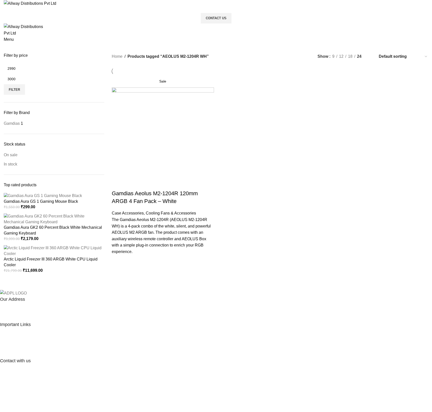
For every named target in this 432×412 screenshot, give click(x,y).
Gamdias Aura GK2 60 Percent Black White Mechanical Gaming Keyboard (53, 230)
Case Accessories (128, 213)
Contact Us (216, 18)
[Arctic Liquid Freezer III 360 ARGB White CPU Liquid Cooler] (54, 250)
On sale (11, 155)
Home (117, 56)
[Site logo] (30, 3)
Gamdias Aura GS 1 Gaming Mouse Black (41, 201)
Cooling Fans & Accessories (171, 213)
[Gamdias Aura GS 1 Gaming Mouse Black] (43, 196)
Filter (14, 90)
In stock (10, 164)
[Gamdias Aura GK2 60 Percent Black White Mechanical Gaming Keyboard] (54, 219)
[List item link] (212, 343)
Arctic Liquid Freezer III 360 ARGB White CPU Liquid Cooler (51, 262)
